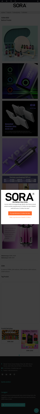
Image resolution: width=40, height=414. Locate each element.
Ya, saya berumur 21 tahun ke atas (20, 213)
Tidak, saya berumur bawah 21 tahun (20, 217)
